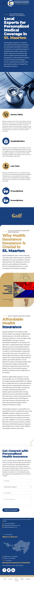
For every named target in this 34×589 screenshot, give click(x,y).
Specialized (28, 579)
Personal (10, 579)
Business (16, 579)
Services (17, 580)
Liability (21, 579)
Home (5, 579)
